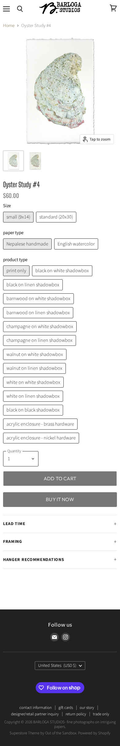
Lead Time (14, 524)
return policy (76, 714)
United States (57, 666)
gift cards (65, 707)
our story (87, 707)
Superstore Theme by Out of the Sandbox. (43, 733)
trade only (101, 714)
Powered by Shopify (94, 733)
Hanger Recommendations (33, 560)
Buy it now (60, 499)
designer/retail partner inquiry (35, 714)
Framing (12, 542)
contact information (35, 707)
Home (8, 25)
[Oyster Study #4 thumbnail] (13, 161)
